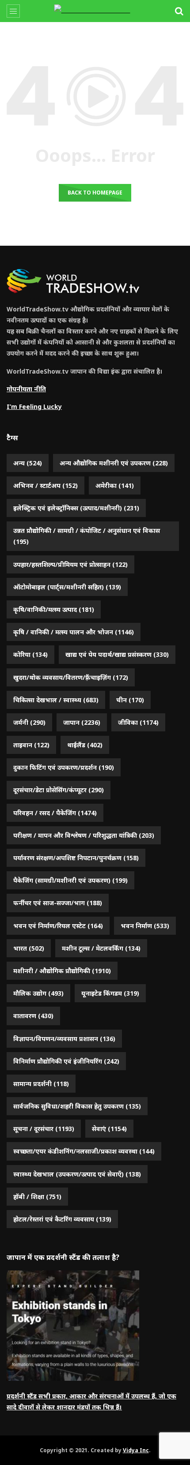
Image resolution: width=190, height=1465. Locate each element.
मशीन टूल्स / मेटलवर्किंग (101, 948)
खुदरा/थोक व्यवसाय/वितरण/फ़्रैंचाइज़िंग (70, 677)
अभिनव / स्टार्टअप (45, 485)
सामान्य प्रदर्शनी (41, 1083)
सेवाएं (109, 1128)
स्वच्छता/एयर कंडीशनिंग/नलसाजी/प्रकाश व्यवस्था (84, 1151)
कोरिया (30, 654)
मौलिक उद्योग (38, 993)
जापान (81, 722)
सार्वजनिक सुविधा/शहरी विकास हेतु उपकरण (77, 1106)
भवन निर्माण (145, 926)
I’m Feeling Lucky (34, 406)
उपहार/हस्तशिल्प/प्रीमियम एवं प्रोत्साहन (70, 564)
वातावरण (33, 1016)
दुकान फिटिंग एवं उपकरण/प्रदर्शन (63, 767)
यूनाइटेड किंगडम (110, 993)
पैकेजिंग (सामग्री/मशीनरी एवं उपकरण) (70, 880)
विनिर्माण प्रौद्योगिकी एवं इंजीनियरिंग (66, 1061)
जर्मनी (29, 722)
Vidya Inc (136, 1450)
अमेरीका (114, 485)
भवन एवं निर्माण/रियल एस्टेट (58, 926)
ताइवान (31, 745)
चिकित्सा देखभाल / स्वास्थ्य (56, 700)
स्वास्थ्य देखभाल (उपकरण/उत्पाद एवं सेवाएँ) (77, 1174)
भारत (28, 948)
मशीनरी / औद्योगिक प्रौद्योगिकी (62, 971)
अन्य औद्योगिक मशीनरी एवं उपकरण (114, 463)
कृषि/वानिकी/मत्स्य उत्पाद (53, 609)
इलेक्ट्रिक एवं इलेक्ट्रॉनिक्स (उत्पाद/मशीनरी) (76, 508)
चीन (130, 700)
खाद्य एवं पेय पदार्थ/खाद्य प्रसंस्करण (117, 654)
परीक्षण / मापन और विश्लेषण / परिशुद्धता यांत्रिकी (83, 835)
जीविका (138, 722)
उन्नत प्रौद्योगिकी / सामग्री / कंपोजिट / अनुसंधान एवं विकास (86, 536)
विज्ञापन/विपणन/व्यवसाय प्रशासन (64, 1038)
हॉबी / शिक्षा (37, 1196)
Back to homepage (95, 192)
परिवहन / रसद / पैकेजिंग (55, 813)
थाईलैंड (85, 745)
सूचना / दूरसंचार (43, 1128)
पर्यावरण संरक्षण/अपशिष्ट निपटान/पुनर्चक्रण (76, 858)
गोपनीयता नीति (26, 389)
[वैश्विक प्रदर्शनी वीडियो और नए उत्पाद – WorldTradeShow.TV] (95, 11)
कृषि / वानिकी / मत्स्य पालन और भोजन (73, 632)
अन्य (27, 463)
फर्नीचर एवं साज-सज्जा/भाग (57, 903)
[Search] (179, 11)
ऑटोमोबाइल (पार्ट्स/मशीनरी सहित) (67, 587)
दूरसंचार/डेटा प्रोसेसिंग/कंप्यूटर (58, 790)
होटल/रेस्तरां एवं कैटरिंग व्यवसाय (62, 1219)
